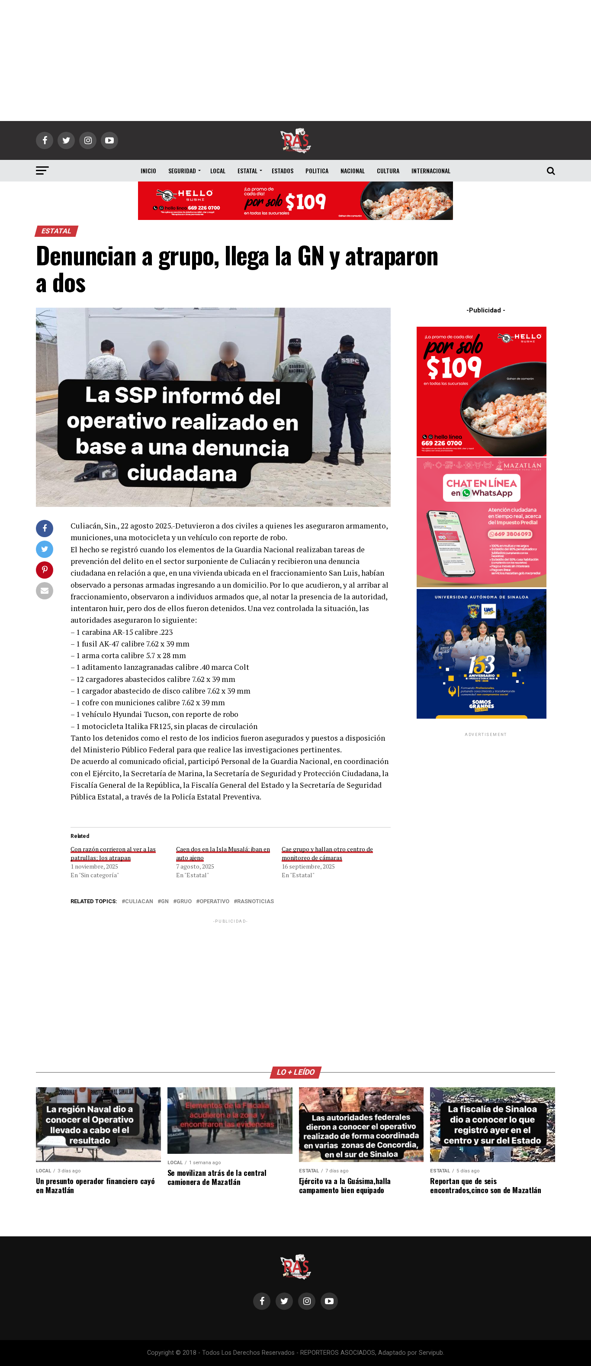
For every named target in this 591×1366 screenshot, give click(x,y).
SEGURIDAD (182, 170)
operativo (214, 901)
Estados (282, 170)
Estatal (247, 170)
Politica (316, 170)
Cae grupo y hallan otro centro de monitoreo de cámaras (327, 853)
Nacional (352, 170)
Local (217, 170)
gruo (184, 901)
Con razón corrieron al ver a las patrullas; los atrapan (113, 853)
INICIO (148, 170)
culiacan (139, 901)
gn (165, 901)
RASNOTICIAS (255, 901)
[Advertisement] (295, 60)
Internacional (430, 170)
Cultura (388, 170)
